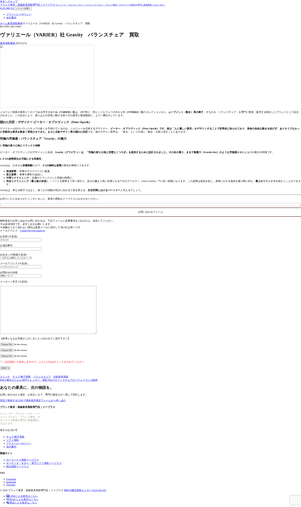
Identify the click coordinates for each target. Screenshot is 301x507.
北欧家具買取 (60, 376)
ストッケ (5, 376)
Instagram (11, 482)
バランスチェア (42, 376)
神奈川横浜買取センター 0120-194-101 (85, 490)
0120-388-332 (7, 8)
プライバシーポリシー (18, 14)
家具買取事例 (15, 23)
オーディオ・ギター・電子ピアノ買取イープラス (33, 463)
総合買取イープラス (17, 466)
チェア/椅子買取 (22, 376)
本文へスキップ (9, 1)
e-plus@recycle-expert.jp (32, 230)
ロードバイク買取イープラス (22, 460)
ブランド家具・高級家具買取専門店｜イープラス (83, 4)
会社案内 (11, 17)
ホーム (4, 23)
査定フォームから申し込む (51, 400)
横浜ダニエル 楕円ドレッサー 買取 (24, 380)
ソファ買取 (12, 440)
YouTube (10, 484)
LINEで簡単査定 (27, 400)
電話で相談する (9, 400)
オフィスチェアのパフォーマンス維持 (73, 380)
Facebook (11, 479)
